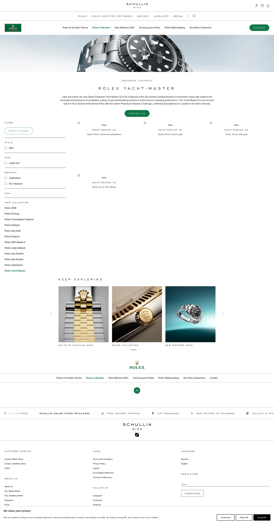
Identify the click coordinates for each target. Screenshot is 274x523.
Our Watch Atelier (12, 491)
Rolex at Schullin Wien (76, 345)
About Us (9, 486)
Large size (14, 163)
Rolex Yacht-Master (15, 271)
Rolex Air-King (12, 213)
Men (11, 148)
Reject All (244, 517)
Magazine (9, 500)
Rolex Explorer (12, 236)
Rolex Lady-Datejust (15, 248)
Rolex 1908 (10, 208)
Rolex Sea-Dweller (14, 253)
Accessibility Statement (103, 473)
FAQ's (7, 468)
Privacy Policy (99, 463)
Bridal (178, 16)
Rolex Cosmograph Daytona (19, 219)
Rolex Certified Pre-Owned (112, 16)
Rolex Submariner (14, 265)
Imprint (96, 468)
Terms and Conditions (103, 459)
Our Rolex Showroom (200, 27)
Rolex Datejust (12, 225)
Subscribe (192, 493)
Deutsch (185, 459)
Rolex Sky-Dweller (14, 259)
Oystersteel (15, 178)
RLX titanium (15, 184)
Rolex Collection (101, 27)
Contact (259, 27)
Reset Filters (19, 131)
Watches (143, 16)
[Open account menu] (256, 5)
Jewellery (161, 16)
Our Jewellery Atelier (14, 495)
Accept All (262, 517)
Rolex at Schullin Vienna (75, 27)
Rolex (82, 16)
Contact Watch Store (14, 459)
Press (7, 505)
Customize (225, 517)
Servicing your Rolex (149, 27)
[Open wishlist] (262, 5)
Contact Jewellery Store (15, 463)
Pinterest (97, 505)
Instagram (97, 495)
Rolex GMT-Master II (15, 242)
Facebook (97, 500)
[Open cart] (268, 5)
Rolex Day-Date (13, 231)
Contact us (137, 113)
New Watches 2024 (124, 27)
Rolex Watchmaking (175, 27)
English (184, 463)
